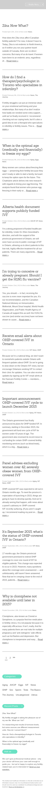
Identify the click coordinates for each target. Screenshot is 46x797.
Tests (25, 690)
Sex (11, 690)
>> (14, 657)
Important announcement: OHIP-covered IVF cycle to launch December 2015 (22, 402)
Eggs (37, 160)
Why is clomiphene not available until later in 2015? (19, 600)
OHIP (4, 223)
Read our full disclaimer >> (16, 787)
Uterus (34, 695)
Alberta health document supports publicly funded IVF (21, 211)
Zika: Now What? (15, 25)
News (30, 32)
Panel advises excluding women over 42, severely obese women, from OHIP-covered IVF (21, 469)
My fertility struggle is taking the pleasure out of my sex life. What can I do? (21, 719)
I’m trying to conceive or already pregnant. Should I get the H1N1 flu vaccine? (22, 275)
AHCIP (33, 221)
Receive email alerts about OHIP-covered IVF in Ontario (22, 340)
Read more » (12, 61)
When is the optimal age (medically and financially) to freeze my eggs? (22, 149)
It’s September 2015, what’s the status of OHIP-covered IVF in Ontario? (22, 535)
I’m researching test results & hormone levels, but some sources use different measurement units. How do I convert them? (20, 727)
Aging (32, 160)
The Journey (8, 695)
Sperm (18, 690)
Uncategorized (22, 695)
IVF (37, 221)
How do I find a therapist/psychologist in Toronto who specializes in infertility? (22, 83)
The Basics (35, 690)
